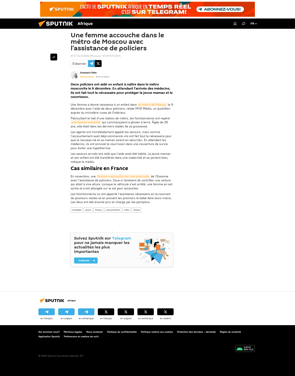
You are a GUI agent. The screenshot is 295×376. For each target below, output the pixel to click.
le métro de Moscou (152, 104)
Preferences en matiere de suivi (81, 336)
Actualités (76, 210)
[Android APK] (245, 349)
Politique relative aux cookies (157, 331)
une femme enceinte (86, 122)
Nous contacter (94, 331)
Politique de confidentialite (122, 331)
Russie (137, 210)
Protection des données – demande (196, 331)
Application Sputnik (49, 336)
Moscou (98, 210)
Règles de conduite (230, 331)
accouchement (113, 210)
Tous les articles (86, 77)
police (88, 210)
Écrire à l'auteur (102, 77)
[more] (53, 57)
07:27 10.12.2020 (80, 55)
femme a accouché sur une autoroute (123, 176)
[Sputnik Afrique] (57, 27)
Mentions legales (73, 331)
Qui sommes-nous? (49, 331)
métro (127, 210)
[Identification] (235, 23)
